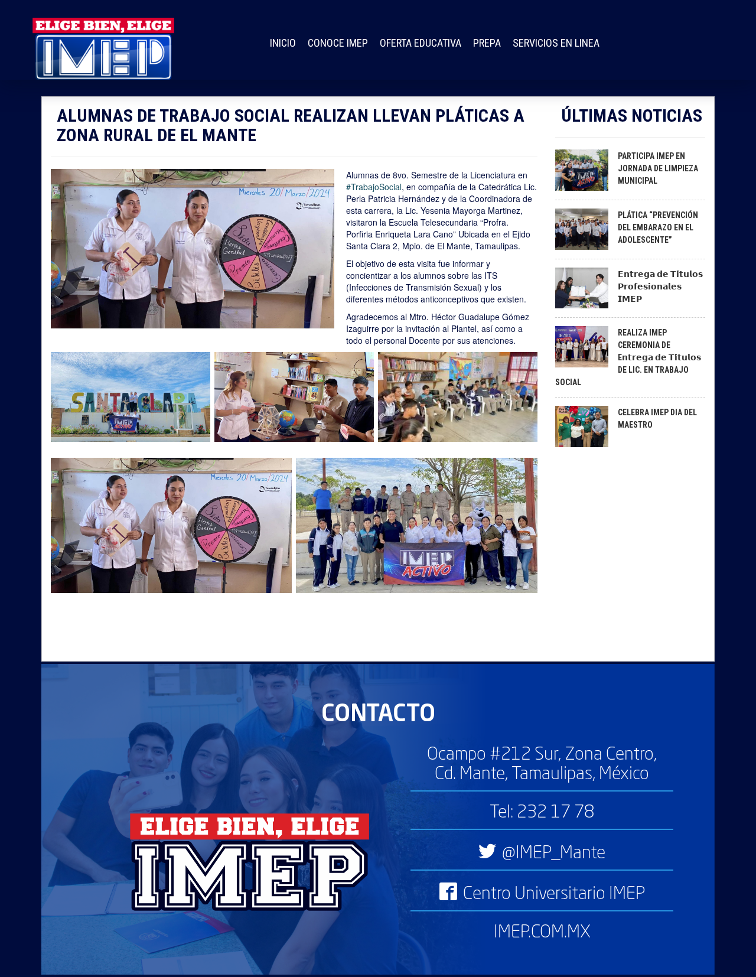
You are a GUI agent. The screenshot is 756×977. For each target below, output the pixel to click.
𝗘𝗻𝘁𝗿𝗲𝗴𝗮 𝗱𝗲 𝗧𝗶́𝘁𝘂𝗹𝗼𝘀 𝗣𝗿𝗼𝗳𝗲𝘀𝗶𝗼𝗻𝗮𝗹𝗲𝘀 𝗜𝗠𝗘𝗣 (660, 286)
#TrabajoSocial (374, 187)
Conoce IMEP (338, 43)
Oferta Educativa (420, 43)
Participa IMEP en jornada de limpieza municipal (658, 168)
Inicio (283, 43)
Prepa (487, 43)
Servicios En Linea (556, 43)
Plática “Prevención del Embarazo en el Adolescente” (658, 227)
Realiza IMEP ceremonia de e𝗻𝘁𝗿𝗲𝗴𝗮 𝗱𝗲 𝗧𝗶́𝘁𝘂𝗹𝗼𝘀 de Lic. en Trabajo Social (628, 357)
